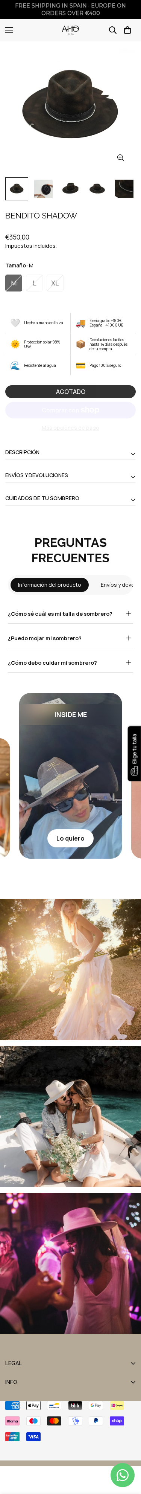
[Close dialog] (128, 695)
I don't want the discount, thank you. (70, 793)
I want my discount (70, 775)
